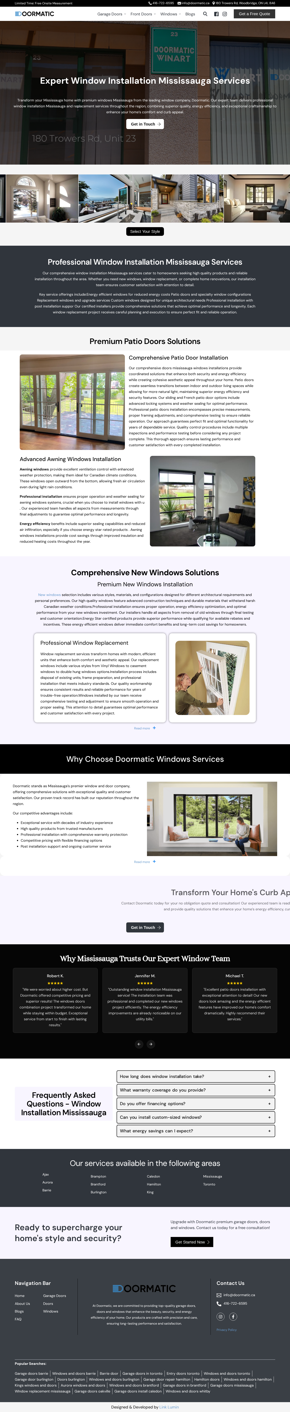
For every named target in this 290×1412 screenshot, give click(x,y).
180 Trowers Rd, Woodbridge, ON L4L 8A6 (245, 3)
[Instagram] (225, 13)
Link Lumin (168, 1407)
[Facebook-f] (233, 1317)
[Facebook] (216, 13)
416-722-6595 (163, 3)
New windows (49, 594)
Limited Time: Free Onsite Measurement (43, 3)
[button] (139, 1044)
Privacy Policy (227, 1330)
